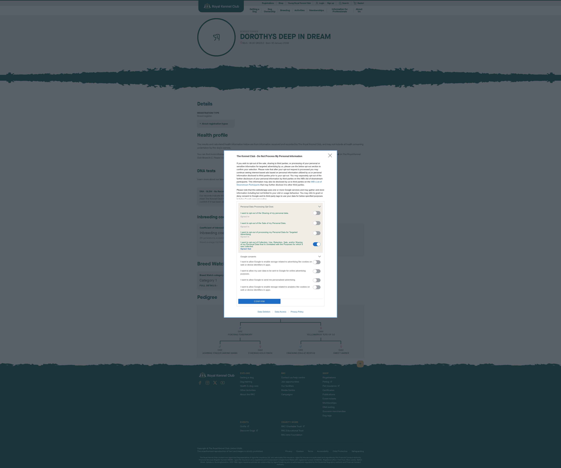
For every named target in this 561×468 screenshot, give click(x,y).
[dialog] (280, 234)
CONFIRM (259, 301)
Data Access (280, 312)
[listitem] (280, 206)
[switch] (317, 213)
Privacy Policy (297, 312)
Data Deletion (264, 312)
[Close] (331, 156)
